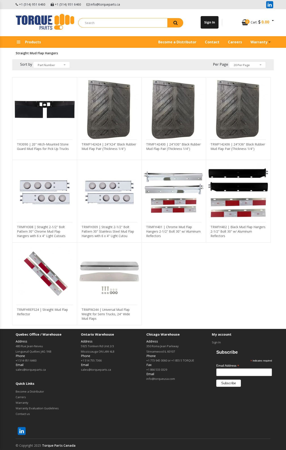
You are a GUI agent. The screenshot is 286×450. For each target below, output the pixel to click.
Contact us (23, 414)
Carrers (21, 397)
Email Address (227, 366)
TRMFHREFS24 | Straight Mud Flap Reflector (42, 311)
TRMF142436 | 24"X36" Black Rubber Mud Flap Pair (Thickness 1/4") (237, 146)
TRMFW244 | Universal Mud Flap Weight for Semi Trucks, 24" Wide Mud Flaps (106, 314)
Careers (235, 42)
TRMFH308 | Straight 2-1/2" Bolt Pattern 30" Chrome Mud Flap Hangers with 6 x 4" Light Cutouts (41, 231)
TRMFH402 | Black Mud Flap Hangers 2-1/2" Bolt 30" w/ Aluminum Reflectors (237, 231)
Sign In (216, 342)
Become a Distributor (177, 42)
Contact (212, 42)
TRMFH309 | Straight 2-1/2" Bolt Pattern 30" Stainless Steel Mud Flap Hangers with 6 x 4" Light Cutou (108, 231)
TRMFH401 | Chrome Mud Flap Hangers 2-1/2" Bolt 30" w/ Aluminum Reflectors (173, 231)
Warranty (258, 42)
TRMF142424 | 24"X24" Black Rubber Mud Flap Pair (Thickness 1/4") (109, 146)
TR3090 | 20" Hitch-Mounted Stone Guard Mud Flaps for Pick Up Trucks (43, 146)
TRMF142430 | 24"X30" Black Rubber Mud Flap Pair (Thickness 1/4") (173, 146)
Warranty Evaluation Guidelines (37, 408)
